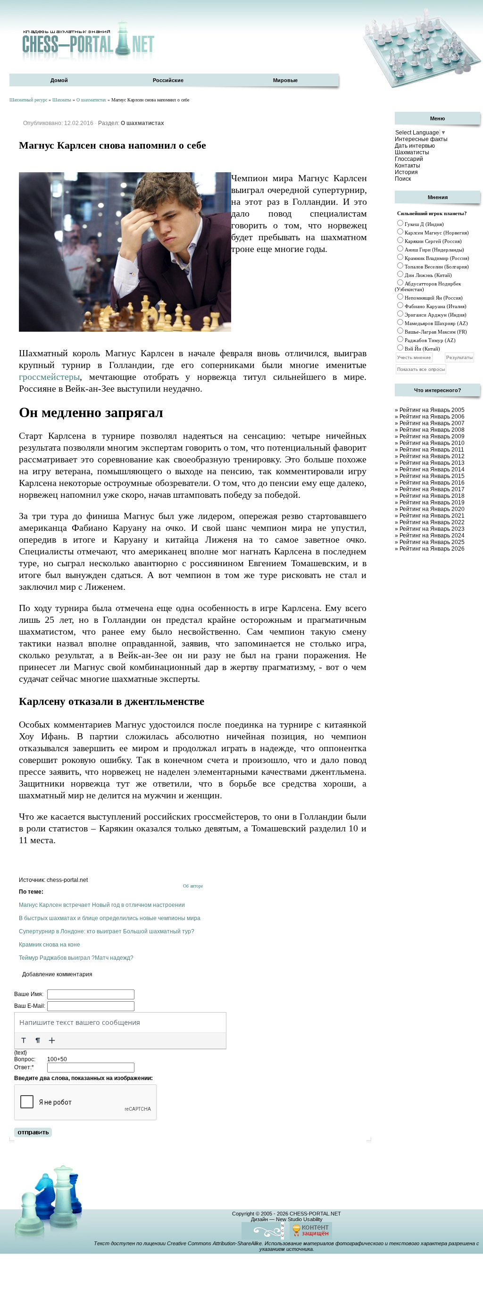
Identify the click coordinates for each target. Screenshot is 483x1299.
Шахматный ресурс (28, 99)
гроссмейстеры (49, 376)
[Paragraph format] (38, 1040)
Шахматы (61, 99)
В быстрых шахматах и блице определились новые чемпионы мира (109, 918)
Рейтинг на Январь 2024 (432, 535)
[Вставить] (52, 1040)
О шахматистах (91, 99)
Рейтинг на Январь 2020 (432, 509)
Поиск (403, 179)
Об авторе (193, 885)
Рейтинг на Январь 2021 (432, 515)
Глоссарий (409, 159)
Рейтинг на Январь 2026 (432, 548)
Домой (59, 80)
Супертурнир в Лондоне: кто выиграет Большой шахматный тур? (106, 931)
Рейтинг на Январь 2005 (432, 410)
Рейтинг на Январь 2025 (432, 542)
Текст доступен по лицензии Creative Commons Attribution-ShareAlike (178, 1243)
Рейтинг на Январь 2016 (432, 482)
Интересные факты (421, 139)
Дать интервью (415, 145)
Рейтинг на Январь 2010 (432, 443)
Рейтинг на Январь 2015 (432, 476)
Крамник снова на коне (49, 944)
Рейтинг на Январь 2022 (432, 522)
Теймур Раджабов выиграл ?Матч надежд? (76, 958)
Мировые (285, 80)
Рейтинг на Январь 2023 (432, 529)
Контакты (407, 165)
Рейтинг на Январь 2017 (432, 489)
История (406, 172)
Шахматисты (412, 152)
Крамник (415, 258)
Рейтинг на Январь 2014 (432, 469)
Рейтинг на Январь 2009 (432, 436)
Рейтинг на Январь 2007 (432, 423)
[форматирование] (24, 1040)
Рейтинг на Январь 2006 (432, 416)
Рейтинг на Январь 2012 (432, 456)
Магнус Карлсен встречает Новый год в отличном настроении (102, 905)
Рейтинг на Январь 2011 (432, 449)
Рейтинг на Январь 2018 (432, 496)
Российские (168, 80)
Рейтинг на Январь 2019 (432, 502)
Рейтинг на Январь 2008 (432, 430)
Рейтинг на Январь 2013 (432, 463)
